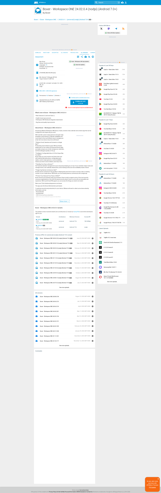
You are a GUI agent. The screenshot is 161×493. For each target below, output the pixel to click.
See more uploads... (64, 287)
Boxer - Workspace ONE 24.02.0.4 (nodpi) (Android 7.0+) (54, 248)
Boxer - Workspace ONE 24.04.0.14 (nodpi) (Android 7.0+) (55, 243)
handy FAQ (76, 211)
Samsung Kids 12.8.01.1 (110, 267)
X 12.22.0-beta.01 (108, 247)
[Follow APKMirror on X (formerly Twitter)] (101, 29)
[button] (78, 57)
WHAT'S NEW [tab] (46, 52)
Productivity (39, 57)
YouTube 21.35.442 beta (110, 203)
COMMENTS (93, 52)
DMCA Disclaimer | (82, 491)
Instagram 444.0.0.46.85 (110, 188)
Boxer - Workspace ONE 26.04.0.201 (49, 311)
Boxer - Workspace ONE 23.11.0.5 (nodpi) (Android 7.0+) (54, 258)
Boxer (47, 13)
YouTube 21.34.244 (109, 212)
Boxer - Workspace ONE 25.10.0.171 (49, 341)
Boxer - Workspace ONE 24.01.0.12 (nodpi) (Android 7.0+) (55, 253)
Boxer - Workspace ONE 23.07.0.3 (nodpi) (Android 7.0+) (54, 282)
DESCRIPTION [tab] (55, 52)
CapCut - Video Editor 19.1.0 (111, 74)
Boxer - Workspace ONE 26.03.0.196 (49, 316)
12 (54, 95)
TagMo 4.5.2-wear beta (110, 237)
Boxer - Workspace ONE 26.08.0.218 (49, 296)
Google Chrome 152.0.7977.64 (112, 198)
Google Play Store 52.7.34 (110, 89)
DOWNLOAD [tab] (38, 52)
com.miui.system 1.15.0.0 (110, 168)
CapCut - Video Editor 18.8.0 (111, 69)
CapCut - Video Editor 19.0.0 (111, 79)
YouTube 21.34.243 (109, 148)
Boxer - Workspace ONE (48, 19)
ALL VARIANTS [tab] (64, 52)
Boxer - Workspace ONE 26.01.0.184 (49, 331)
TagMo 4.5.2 (107, 232)
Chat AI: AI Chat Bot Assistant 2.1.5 (113, 242)
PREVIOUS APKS (74, 52)
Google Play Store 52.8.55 (110, 104)
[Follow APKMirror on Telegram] (116, 29)
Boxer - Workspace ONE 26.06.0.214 (49, 306)
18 (46, 65)
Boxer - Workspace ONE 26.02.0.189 (49, 326)
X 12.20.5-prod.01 (108, 257)
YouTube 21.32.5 (108, 99)
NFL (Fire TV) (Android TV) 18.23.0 (113, 272)
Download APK (80, 102)
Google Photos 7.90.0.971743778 (112, 222)
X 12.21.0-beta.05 (108, 252)
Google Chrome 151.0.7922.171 (112, 217)
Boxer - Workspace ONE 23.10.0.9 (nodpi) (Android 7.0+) (54, 263)
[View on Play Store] (86, 57)
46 (47, 95)
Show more (64, 201)
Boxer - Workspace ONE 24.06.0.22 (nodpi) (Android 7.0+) (55, 238)
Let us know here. (84, 490)
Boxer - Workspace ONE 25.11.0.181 (49, 336)
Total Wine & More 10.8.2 (110, 262)
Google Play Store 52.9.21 (110, 158)
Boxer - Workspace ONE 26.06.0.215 (49, 301)
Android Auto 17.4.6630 (110, 163)
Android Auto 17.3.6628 (110, 143)
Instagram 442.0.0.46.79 (110, 153)
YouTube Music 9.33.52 (110, 109)
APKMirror (42, 2)
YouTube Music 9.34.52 (110, 193)
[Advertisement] (64, 37)
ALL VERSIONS (84, 52)
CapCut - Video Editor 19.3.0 (111, 138)
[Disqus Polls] (65, 374)
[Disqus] (64, 418)
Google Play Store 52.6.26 (110, 94)
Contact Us (89, 491)
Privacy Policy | (53, 491)
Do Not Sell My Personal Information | (67, 491)
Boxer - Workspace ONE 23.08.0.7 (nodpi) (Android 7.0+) (54, 277)
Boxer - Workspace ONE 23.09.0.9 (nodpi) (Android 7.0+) (54, 273)
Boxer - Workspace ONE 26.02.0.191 (49, 321)
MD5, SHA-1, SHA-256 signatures (48, 91)
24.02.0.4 (61, 19)
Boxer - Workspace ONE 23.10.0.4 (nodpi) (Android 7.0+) (54, 268)
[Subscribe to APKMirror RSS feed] (123, 29)
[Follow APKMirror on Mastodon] (109, 29)
